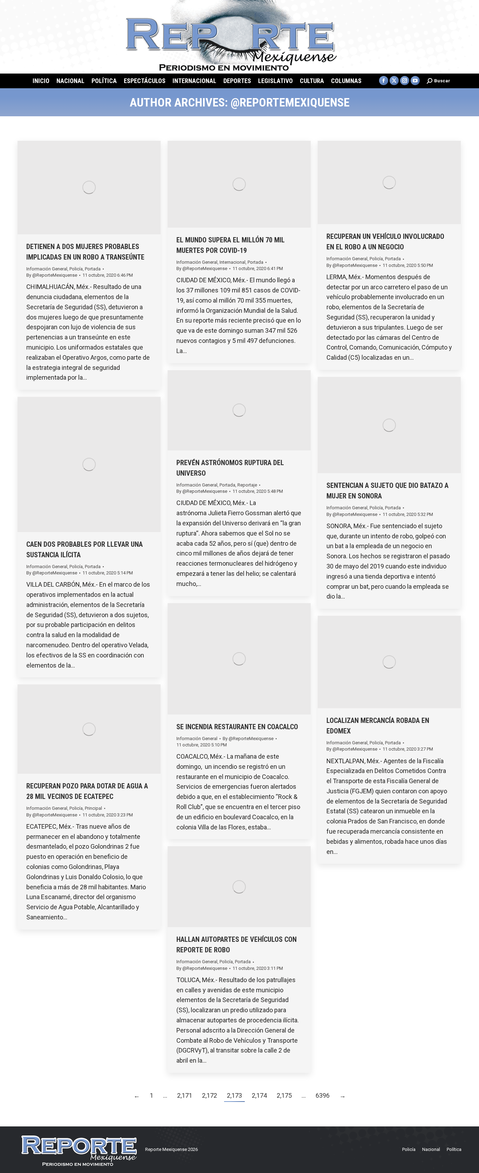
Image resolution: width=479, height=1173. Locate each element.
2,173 (234, 1095)
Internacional (232, 262)
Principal (93, 808)
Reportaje (247, 485)
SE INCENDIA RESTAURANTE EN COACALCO (237, 727)
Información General (46, 268)
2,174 (259, 1095)
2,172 (209, 1095)
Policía (76, 268)
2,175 (284, 1095)
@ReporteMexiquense (290, 102)
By (51, 275)
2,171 (184, 1095)
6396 (323, 1095)
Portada (93, 268)
